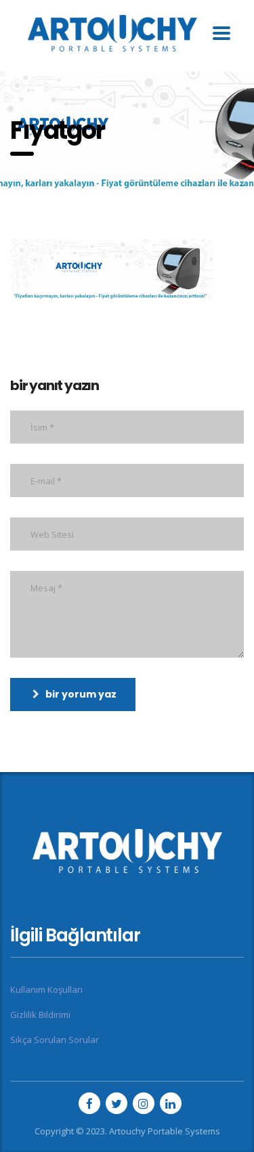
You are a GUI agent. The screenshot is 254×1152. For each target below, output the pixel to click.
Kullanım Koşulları (46, 989)
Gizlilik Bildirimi (40, 1014)
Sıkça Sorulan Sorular (54, 1039)
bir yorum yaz (81, 694)
